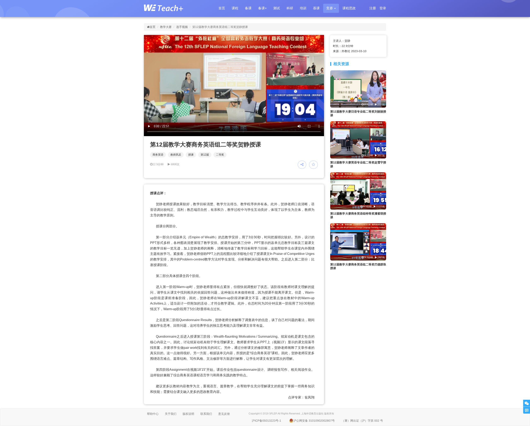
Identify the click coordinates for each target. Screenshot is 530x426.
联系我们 (206, 413)
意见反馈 (224, 413)
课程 (235, 8)
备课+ (262, 8)
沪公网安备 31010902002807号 (314, 420)
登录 (382, 8)
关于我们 (170, 413)
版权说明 (188, 413)
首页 (221, 8)
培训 (303, 8)
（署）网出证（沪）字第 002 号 (362, 420)
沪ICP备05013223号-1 (266, 420)
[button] (331, 8)
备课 (248, 8)
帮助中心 (153, 413)
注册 (372, 8)
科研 (290, 8)
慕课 (316, 8)
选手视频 (182, 27)
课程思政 (349, 8)
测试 (276, 8)
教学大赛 (166, 27)
